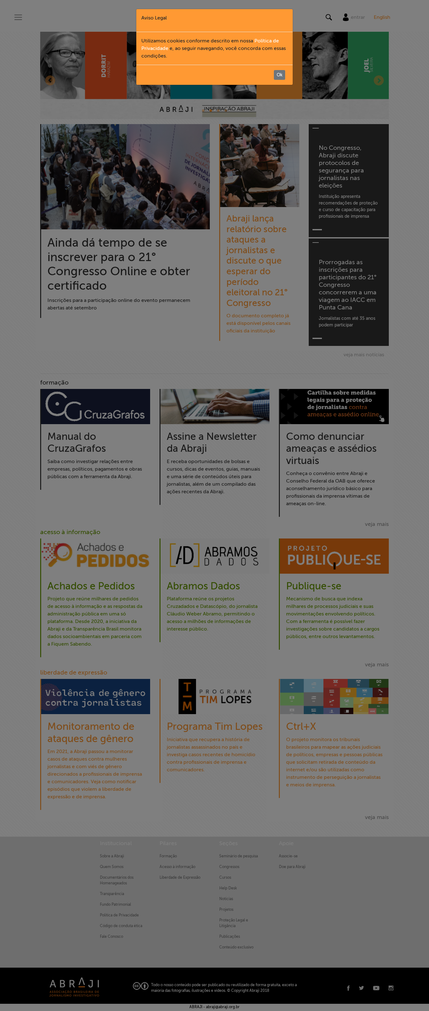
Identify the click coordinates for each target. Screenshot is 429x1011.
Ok (279, 75)
